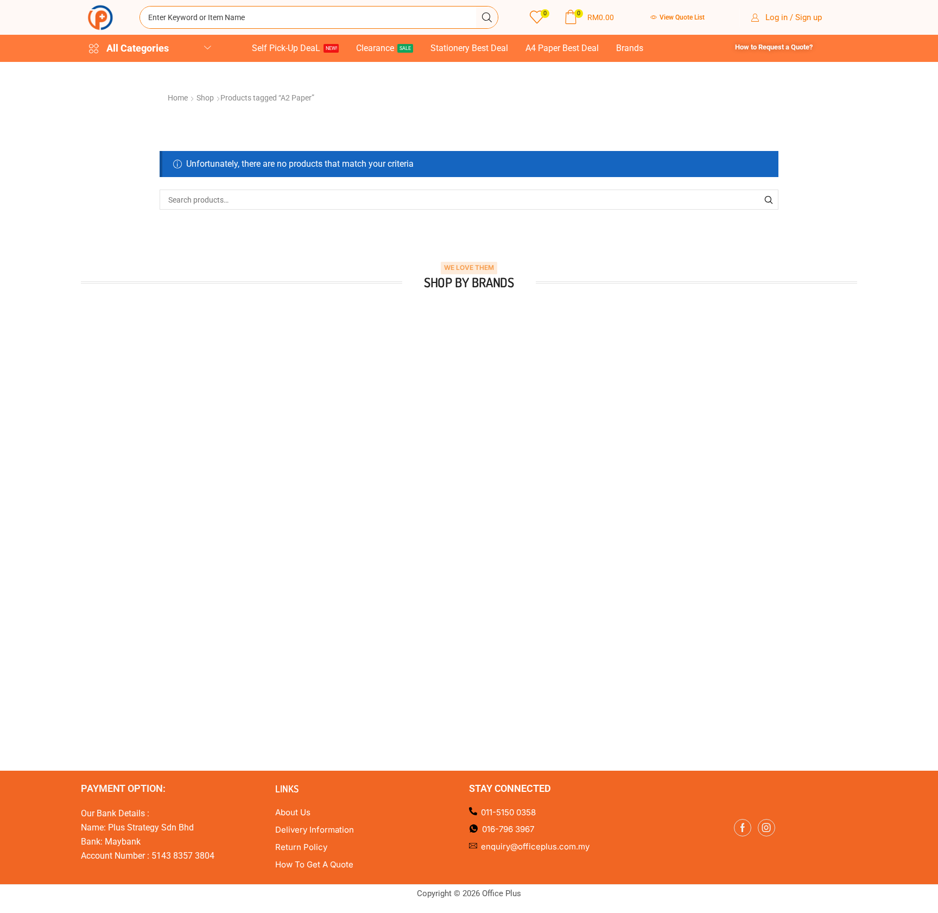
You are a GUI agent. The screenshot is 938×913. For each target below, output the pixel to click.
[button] (539, 17)
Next (870, 397)
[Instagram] (766, 824)
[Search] (487, 17)
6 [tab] (485, 509)
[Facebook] (742, 824)
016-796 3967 (508, 826)
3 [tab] (452, 509)
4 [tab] (463, 509)
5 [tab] (474, 509)
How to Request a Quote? (774, 47)
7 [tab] (496, 509)
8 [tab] (507, 509)
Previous (67, 397)
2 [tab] (441, 509)
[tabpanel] (173, 397)
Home (178, 98)
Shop (205, 98)
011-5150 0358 (508, 809)
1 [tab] (431, 509)
